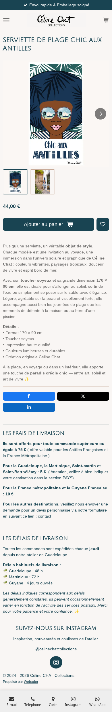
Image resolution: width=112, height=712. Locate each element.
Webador (31, 681)
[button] (15, 181)
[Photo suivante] (100, 114)
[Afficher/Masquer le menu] (6, 20)
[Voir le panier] (105, 20)
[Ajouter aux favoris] (102, 224)
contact (45, 516)
